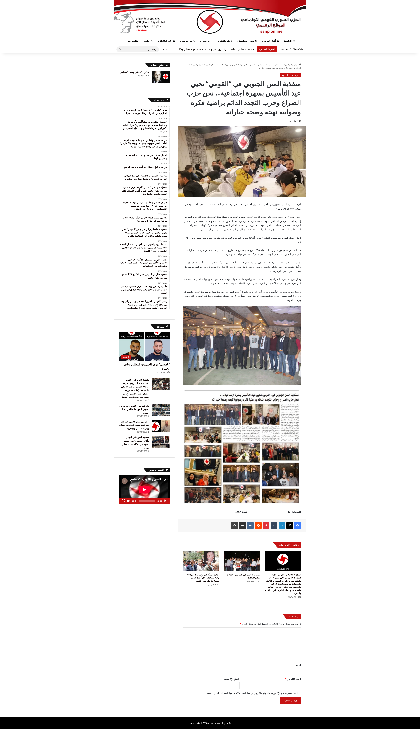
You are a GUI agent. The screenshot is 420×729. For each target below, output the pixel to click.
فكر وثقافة (225, 41)
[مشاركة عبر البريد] (242, 525)
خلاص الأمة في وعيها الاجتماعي (134, 72)
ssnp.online (195, 723)
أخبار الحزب (270, 41)
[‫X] (289, 525)
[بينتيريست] (266, 525)
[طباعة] (234, 525)
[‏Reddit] (258, 525)
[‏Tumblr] (274, 525)
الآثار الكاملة (166, 41)
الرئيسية (295, 64)
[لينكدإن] (282, 525)
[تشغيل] (165, 501)
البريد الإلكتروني (293, 679)
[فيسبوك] (297, 525)
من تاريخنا (187, 41)
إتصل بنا (131, 41)
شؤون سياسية (247, 41)
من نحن (206, 41)
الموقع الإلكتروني (232, 679)
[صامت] (128, 501)
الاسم (297, 665)
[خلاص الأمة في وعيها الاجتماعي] (161, 77)
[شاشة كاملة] (123, 501)
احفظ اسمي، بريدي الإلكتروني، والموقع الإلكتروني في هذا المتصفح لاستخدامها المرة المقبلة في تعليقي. (252, 693)
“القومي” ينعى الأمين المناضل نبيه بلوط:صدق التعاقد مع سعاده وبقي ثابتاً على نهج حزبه (134, 425)
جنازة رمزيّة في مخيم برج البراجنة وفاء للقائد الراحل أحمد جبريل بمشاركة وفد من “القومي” (203, 577)
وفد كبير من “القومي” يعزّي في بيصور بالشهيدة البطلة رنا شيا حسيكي (134, 409)
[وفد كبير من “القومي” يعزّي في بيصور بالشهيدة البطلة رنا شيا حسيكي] (161, 410)
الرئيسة (288, 41)
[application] (144, 489)
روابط (147, 41)
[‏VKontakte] (250, 525)
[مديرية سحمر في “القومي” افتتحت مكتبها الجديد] (242, 561)
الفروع (285, 75)
